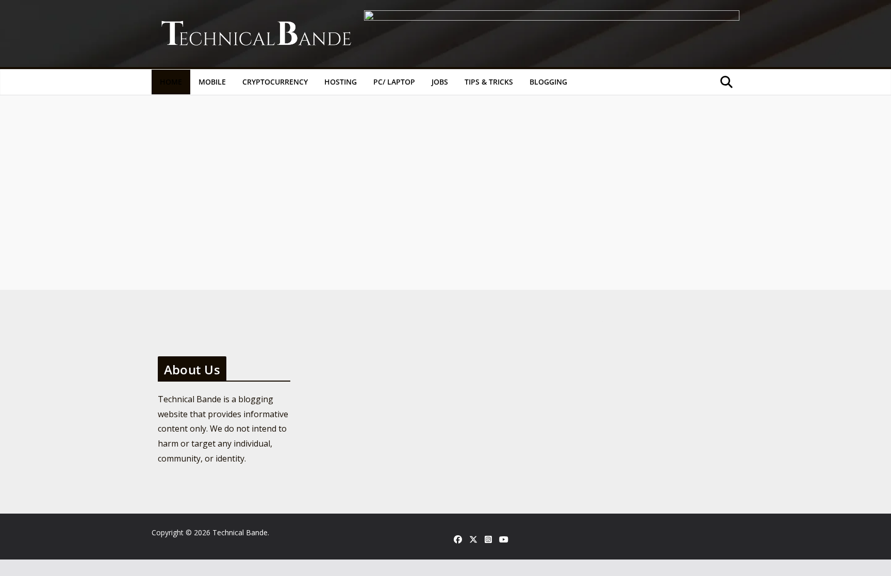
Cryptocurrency (275, 82)
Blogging (548, 82)
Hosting (340, 82)
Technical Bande (240, 532)
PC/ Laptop (394, 82)
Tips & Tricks (489, 82)
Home (171, 82)
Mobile (212, 82)
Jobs (440, 82)
